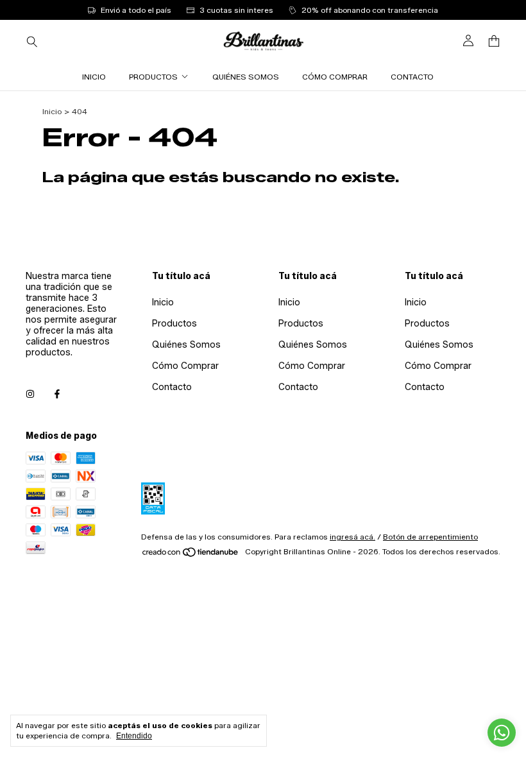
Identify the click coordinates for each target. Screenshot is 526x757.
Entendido (134, 735)
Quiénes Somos (245, 76)
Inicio (94, 76)
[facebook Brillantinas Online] (57, 394)
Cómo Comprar (335, 76)
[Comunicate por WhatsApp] (502, 733)
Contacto (412, 76)
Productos (153, 76)
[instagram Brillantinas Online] (30, 394)
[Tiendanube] (191, 554)
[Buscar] (32, 41)
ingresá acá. (352, 536)
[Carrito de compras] (494, 41)
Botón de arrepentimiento (430, 536)
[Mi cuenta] (468, 41)
